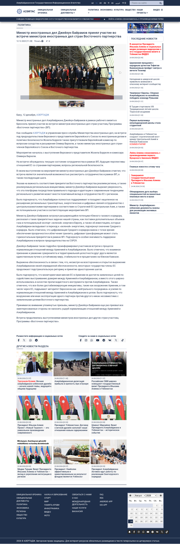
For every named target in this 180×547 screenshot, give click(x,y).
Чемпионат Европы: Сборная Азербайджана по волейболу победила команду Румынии (144, 95)
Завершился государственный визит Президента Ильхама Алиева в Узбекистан (145, 179)
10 (131, 513)
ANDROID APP (106, 501)
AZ (92, 3)
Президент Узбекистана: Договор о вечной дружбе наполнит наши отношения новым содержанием (71, 427)
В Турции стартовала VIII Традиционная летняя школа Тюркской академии (144, 109)
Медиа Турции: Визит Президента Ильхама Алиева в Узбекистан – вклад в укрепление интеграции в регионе (34, 473)
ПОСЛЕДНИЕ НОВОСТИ (144, 38)
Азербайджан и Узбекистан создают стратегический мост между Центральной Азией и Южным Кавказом (145, 139)
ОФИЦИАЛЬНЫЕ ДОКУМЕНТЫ (68, 11)
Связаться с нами (82, 494)
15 (156, 513)
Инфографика (51, 508)
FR (108, 3)
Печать (37, 41)
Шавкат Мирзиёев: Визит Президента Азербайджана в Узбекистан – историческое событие (106, 429)
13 (146, 513)
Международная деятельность (81, 503)
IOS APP (103, 505)
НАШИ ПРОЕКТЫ (142, 11)
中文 (124, 3)
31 (131, 525)
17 (131, 517)
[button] (71, 72)
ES (112, 3)
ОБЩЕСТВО (130, 10)
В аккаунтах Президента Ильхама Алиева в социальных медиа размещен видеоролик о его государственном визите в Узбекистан (145, 49)
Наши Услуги (79, 508)
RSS (101, 498)
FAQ (101, 494)
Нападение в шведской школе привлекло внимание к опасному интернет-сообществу (145, 81)
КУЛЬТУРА (119, 10)
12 (141, 513)
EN (100, 3)
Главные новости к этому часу (145, 166)
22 (156, 517)
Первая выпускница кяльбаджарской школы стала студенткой (145, 123)
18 (136, 517)
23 (161, 517)
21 (151, 517)
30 (161, 521)
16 (161, 513)
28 (151, 521)
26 (141, 521)
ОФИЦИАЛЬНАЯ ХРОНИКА (45, 11)
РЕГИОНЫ (21, 511)
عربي (117, 3)
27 (146, 521)
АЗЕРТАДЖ (42, 114)
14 (151, 513)
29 (156, 521)
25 (136, 521)
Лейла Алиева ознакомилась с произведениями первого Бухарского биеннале (145, 155)
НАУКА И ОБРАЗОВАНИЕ (55, 494)
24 (131, 521)
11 (136, 513)
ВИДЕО (156, 10)
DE (105, 3)
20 (146, 517)
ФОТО (47, 515)
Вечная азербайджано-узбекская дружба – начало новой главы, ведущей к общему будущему (34, 385)
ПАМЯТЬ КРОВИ (51, 505)
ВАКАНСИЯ (77, 511)
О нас (75, 498)
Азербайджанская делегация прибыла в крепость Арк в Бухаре (71, 382)
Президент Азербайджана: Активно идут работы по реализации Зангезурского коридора (105, 473)
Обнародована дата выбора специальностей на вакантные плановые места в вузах (145, 194)
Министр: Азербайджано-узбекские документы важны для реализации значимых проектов (145, 209)
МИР (46, 501)
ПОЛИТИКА (93, 10)
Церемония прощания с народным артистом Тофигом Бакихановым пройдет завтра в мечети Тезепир (146, 67)
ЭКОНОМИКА (106, 10)
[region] (147, 128)
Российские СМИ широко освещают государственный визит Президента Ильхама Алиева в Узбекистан (106, 385)
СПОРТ (47, 498)
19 (141, 517)
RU (97, 3)
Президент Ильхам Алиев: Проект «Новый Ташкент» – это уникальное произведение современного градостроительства (33, 430)
